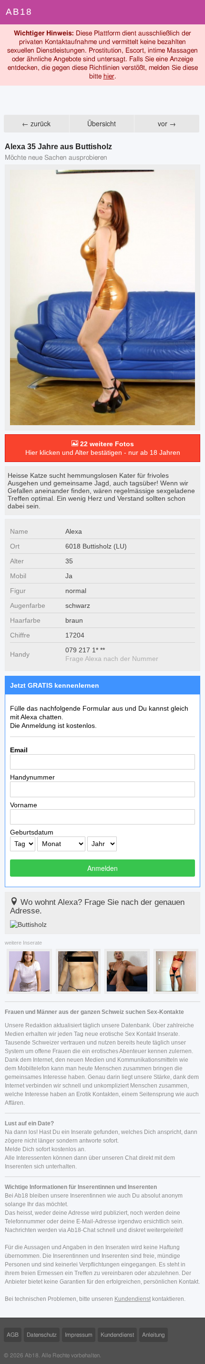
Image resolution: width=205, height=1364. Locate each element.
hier (108, 76)
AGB (13, 1335)
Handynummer (32, 777)
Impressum (78, 1335)
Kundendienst (132, 1299)
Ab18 (19, 12)
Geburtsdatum (31, 832)
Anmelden (102, 868)
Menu (193, 12)
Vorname (23, 805)
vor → (167, 123)
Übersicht (101, 123)
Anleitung (153, 1335)
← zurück (36, 123)
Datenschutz (42, 1335)
